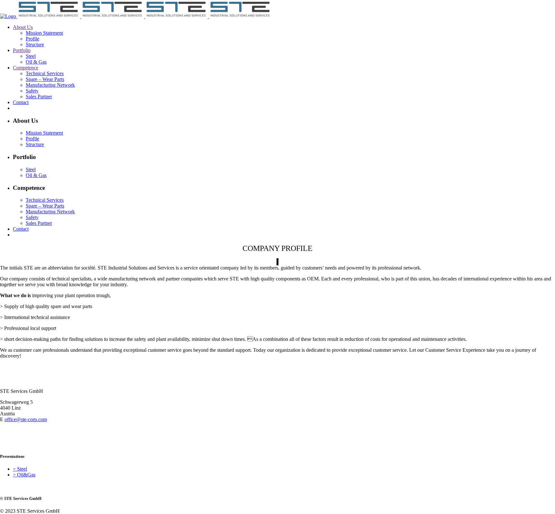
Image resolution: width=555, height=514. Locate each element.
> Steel (20, 469)
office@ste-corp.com (25, 419)
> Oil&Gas (24, 474)
